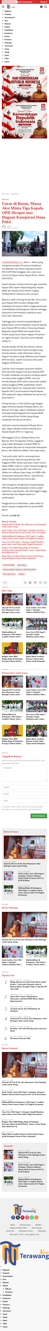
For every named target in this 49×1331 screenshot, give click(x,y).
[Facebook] (13, 1217)
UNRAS (21, 574)
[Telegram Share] (40, 583)
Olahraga (6, 1308)
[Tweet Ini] (30, 583)
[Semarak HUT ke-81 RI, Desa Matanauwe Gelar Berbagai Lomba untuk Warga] (12, 599)
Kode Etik (10, 1231)
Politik (5, 1286)
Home (12, 1225)
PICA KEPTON (9, 574)
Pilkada (8, 1289)
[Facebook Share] (25, 583)
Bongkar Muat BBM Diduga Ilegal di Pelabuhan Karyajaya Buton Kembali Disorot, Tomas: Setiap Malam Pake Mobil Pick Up (24, 550)
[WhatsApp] (32, 1217)
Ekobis (5, 1301)
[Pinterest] (22, 1217)
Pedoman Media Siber (18, 1228)
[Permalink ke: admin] (4, 227)
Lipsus (5, 1327)
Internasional (8, 1276)
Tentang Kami (25, 1225)
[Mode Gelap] (41, 7)
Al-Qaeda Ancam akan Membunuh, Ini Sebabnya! (25, 1010)
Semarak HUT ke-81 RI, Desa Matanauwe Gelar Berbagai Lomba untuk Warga (24, 526)
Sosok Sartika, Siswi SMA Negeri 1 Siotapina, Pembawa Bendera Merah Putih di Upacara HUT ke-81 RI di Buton (24, 531)
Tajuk (5, 1314)
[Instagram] (27, 1217)
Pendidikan (7, 1295)
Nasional (6, 1273)
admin (9, 226)
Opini (5, 1320)
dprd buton (22, 565)
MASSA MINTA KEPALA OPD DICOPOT (19, 570)
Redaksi (38, 1225)
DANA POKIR (8, 565)
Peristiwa (6, 1305)
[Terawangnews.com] (10, 7)
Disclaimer (42, 1231)
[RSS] (36, 1217)
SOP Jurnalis (37, 1228)
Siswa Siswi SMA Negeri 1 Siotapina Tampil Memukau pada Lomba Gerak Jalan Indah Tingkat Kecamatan (23, 543)
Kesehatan (7, 1298)
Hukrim (6, 1283)
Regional (5, 199)
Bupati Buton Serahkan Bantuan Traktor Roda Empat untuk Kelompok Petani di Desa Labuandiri (23, 557)
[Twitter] (18, 1217)
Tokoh (5, 1317)
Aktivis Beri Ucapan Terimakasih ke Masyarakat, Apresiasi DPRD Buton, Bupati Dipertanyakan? (27, 999)
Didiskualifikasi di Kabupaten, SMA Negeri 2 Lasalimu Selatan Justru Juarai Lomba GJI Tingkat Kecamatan (23, 537)
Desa (4, 1279)
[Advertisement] (24, 166)
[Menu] (3, 7)
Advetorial (7, 1311)
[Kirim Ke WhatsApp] (45, 583)
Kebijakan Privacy (26, 1231)
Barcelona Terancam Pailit (20, 1038)
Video (5, 1324)
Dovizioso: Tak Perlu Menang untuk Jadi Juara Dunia (28, 1030)
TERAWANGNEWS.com (12, 262)
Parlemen (9, 1292)
